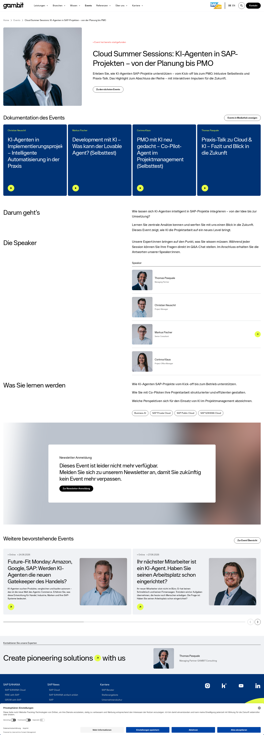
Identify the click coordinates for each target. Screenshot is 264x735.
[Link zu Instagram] (207, 686)
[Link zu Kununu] (224, 686)
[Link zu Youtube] (241, 686)
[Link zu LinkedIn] (258, 686)
